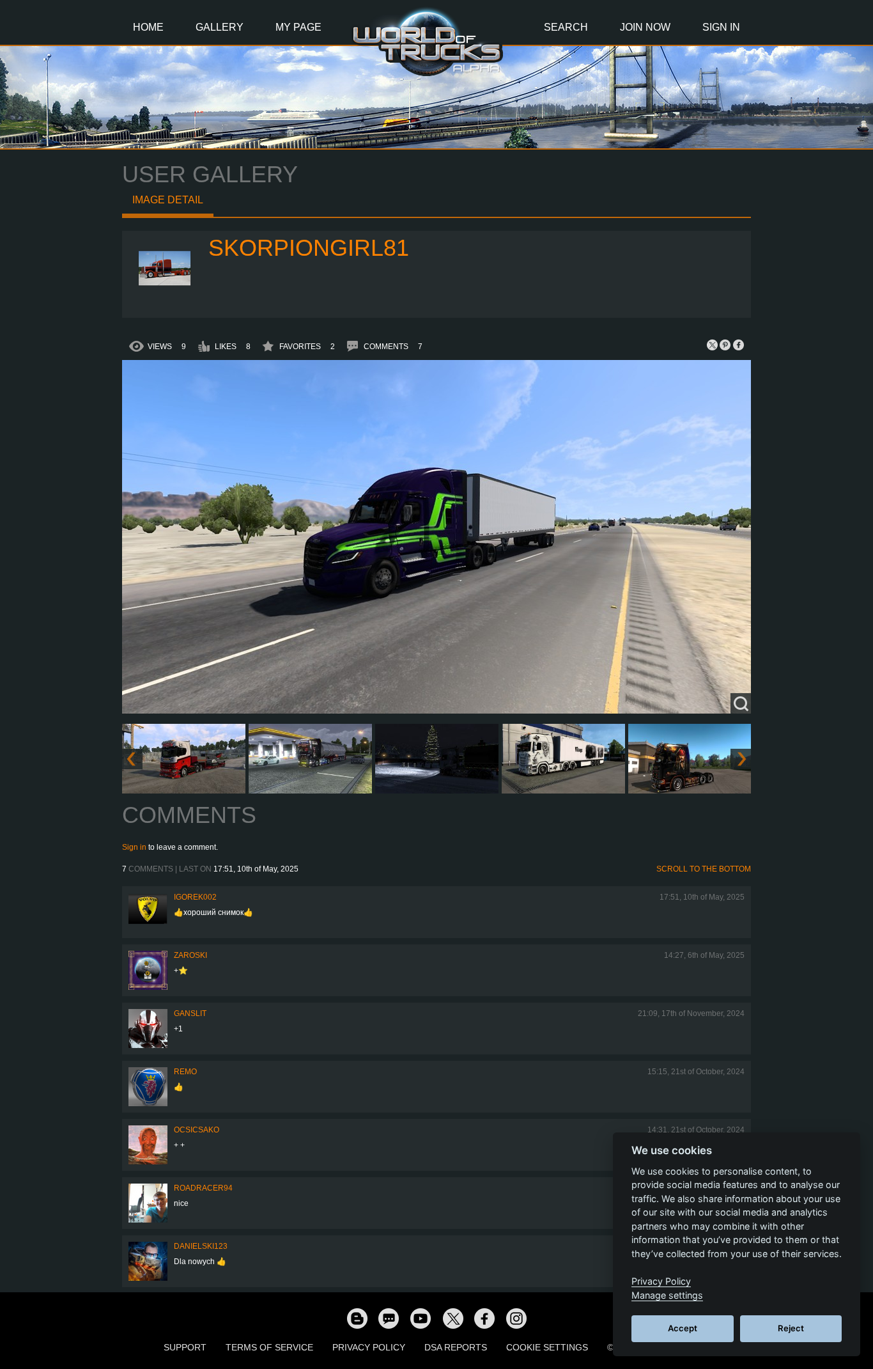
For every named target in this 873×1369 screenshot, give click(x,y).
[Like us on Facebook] (484, 1318)
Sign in (134, 847)
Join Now (645, 27)
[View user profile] (165, 302)
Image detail (167, 199)
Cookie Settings (547, 1347)
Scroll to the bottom (703, 868)
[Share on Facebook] (738, 344)
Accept (682, 1328)
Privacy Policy (368, 1347)
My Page (298, 27)
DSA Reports (455, 1347)
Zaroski (190, 955)
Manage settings (667, 1295)
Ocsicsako (196, 1129)
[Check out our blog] (356, 1318)
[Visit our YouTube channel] (420, 1318)
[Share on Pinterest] (725, 344)
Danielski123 (201, 1246)
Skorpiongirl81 (308, 248)
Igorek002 (195, 897)
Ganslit (190, 1013)
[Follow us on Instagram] (516, 1318)
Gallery (219, 27)
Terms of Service (269, 1347)
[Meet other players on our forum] (388, 1318)
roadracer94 (203, 1188)
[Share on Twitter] (712, 344)
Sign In (721, 27)
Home (148, 27)
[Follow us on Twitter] (452, 1318)
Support (185, 1347)
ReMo (185, 1071)
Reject (791, 1328)
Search (566, 27)
